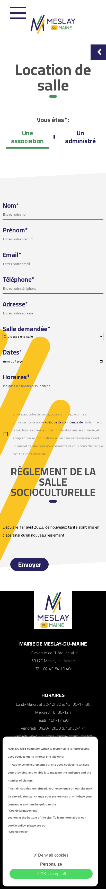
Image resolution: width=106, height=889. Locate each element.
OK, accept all (52, 874)
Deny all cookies (52, 855)
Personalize (51, 864)
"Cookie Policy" (18, 831)
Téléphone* (18, 280)
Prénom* (15, 231)
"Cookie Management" (23, 810)
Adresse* (15, 305)
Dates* (12, 353)
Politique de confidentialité (64, 422)
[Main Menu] (18, 13)
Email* (12, 256)
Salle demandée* (26, 330)
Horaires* (16, 378)
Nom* (11, 206)
